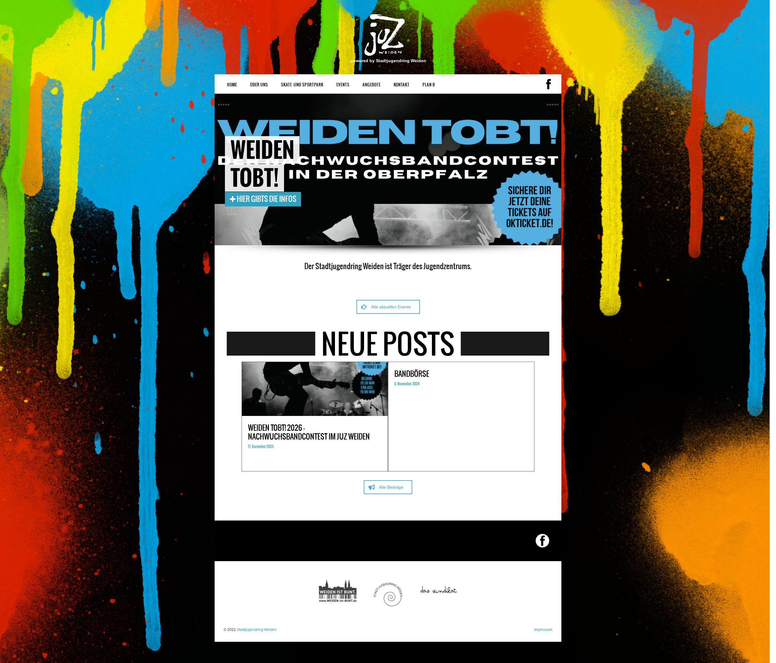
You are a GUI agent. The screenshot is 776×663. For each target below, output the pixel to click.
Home (232, 85)
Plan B (429, 85)
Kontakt (402, 85)
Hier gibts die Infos (266, 198)
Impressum (543, 630)
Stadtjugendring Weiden (257, 630)
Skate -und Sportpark (302, 85)
